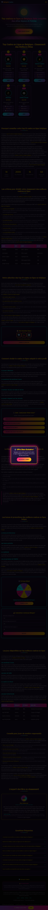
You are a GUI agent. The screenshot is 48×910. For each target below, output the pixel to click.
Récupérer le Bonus (24, 459)
